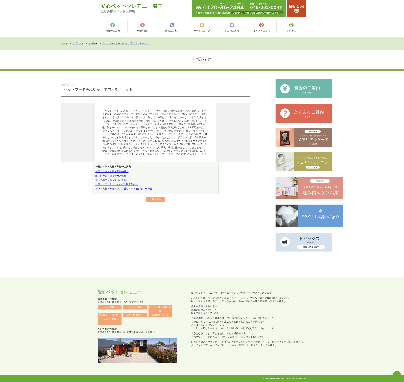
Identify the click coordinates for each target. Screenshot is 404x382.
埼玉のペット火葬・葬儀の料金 (111, 171)
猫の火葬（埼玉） (160, 315)
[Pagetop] (397, 375)
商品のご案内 (232, 30)
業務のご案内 (172, 30)
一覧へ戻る (155, 199)
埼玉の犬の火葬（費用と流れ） (111, 175)
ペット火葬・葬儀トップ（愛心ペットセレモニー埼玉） (124, 188)
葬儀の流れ (142, 30)
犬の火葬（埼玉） (135, 315)
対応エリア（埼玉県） (109, 315)
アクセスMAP (135, 307)
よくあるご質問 (261, 30)
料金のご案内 (113, 30)
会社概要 (109, 307)
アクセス (291, 30)
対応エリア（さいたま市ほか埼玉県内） (116, 184)
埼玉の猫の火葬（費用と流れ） (111, 180)
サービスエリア (202, 30)
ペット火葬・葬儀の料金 (160, 309)
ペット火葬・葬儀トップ (109, 321)
